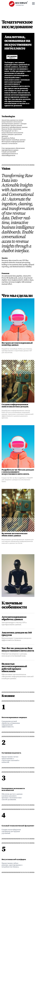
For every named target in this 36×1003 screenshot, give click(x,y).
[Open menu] (33, 3)
